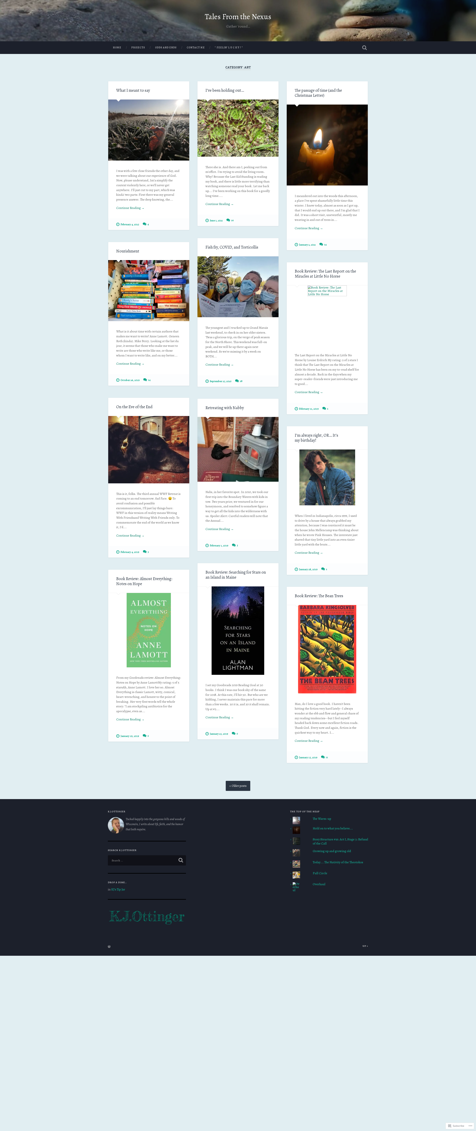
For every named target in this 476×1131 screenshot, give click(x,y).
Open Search (364, 47)
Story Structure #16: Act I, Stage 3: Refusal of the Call (340, 841)
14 (325, 244)
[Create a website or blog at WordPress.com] (109, 946)
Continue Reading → (130, 208)
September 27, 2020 (220, 381)
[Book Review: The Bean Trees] (327, 649)
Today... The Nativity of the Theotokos (338, 862)
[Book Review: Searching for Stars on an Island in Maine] (238, 630)
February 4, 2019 (129, 552)
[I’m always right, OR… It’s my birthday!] (327, 477)
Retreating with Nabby (224, 408)
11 (327, 757)
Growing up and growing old (332, 851)
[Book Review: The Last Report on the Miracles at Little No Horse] (327, 315)
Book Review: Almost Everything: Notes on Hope (144, 581)
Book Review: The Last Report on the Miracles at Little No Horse (325, 273)
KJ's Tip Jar (118, 889)
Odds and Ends (166, 47)
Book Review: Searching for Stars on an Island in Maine (235, 574)
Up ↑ (365, 946)
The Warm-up (322, 819)
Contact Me (196, 47)
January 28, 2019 (308, 569)
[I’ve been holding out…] (238, 128)
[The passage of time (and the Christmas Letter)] (327, 145)
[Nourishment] (148, 290)
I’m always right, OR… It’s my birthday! (316, 437)
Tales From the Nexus (238, 17)
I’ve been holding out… (224, 90)
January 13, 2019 (308, 757)
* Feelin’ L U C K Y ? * (229, 47)
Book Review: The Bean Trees (319, 596)
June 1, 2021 (216, 220)
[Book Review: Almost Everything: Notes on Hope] (148, 630)
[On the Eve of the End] (148, 449)
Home (117, 47)
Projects (138, 47)
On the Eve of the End (134, 407)
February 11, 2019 (309, 409)
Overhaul (319, 884)
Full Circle (320, 873)
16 (232, 220)
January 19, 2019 (129, 736)
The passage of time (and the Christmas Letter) (318, 92)
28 (241, 381)
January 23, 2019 (219, 734)
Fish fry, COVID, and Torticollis (231, 247)
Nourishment (127, 251)
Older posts (239, 786)
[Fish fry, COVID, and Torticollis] (238, 286)
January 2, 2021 (307, 245)
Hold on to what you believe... (333, 828)
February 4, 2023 (129, 224)
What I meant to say (133, 90)
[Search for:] (147, 860)
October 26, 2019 (130, 380)
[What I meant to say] (148, 130)
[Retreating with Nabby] (238, 449)
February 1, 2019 (219, 545)
